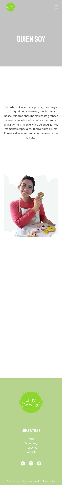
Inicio (31, 439)
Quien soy (31, 443)
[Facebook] (39, 463)
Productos (31, 447)
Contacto (31, 452)
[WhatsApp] (23, 463)
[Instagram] (31, 463)
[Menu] (56, 7)
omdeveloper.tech (44, 481)
